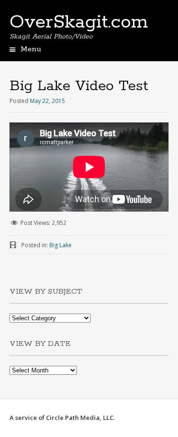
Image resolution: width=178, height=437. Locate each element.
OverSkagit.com (78, 22)
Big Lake (60, 245)
